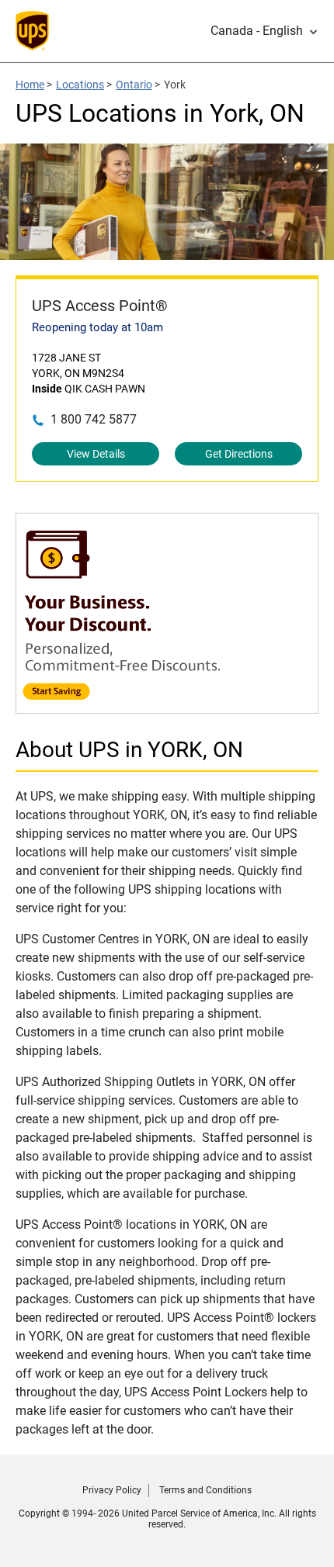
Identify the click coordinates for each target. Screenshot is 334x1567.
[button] (264, 31)
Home (30, 84)
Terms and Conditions (205, 1490)
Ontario (134, 84)
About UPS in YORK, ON (129, 750)
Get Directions (239, 454)
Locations (80, 84)
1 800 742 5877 (93, 419)
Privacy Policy (111, 1490)
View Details (96, 454)
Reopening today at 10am (97, 327)
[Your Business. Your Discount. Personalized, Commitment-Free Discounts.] (167, 705)
